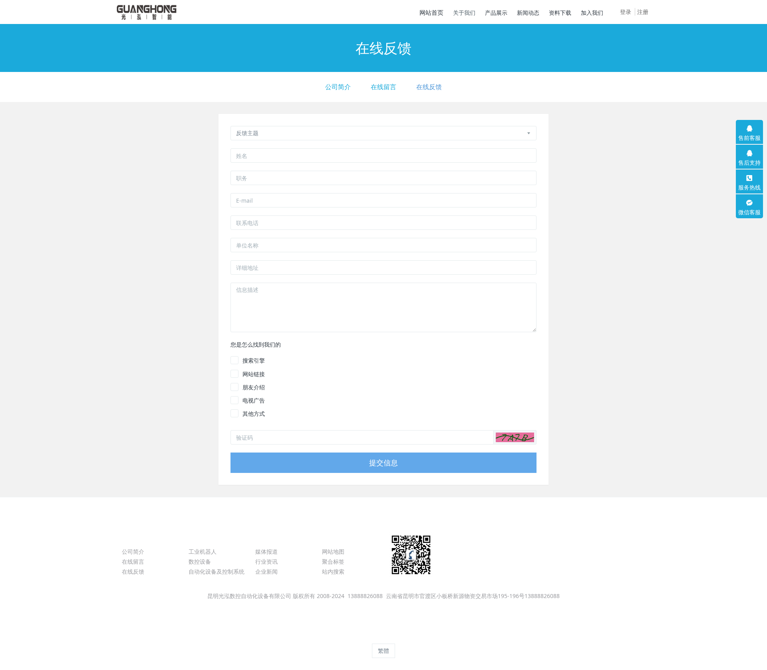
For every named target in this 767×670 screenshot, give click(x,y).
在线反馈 (429, 86)
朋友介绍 (253, 387)
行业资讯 (266, 561)
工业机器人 (203, 551)
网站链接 (253, 374)
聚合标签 (333, 561)
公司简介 (338, 86)
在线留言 (383, 86)
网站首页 (431, 12)
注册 (642, 12)
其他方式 (253, 413)
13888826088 (553, 555)
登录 (625, 12)
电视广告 (253, 400)
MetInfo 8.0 (369, 636)
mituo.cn (434, 636)
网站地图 (333, 551)
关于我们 (138, 537)
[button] (515, 437)
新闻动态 (271, 537)
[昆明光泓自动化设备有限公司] (147, 12)
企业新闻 (266, 571)
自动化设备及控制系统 (216, 571)
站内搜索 (333, 571)
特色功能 (338, 537)
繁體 (383, 650)
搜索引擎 (253, 360)
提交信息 (383, 462)
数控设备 (200, 561)
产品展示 (205, 537)
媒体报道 (266, 551)
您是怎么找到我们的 (255, 344)
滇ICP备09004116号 (383, 606)
